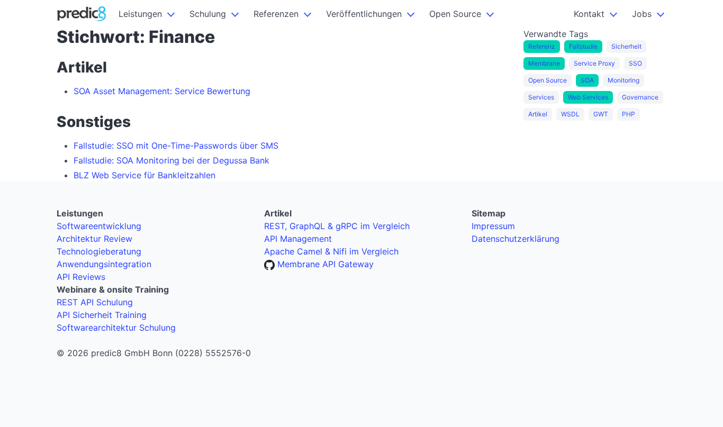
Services (541, 97)
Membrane (544, 63)
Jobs (642, 13)
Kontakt (589, 13)
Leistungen (140, 13)
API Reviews (81, 276)
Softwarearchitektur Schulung (116, 327)
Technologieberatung (99, 251)
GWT (600, 114)
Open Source (455, 13)
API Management (298, 238)
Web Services (588, 97)
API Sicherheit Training (102, 315)
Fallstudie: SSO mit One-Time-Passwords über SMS (176, 145)
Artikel (537, 114)
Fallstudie (583, 46)
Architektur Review (94, 238)
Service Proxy (594, 63)
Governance (640, 97)
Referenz (541, 46)
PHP (628, 114)
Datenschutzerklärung (515, 238)
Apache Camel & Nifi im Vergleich (331, 251)
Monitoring (623, 80)
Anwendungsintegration (104, 264)
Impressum (493, 226)
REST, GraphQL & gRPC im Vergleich (337, 226)
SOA (587, 80)
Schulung (207, 13)
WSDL (570, 114)
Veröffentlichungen (364, 13)
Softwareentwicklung (99, 226)
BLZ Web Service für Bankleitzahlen (144, 175)
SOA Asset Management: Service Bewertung (162, 91)
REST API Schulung (95, 302)
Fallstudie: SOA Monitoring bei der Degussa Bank (171, 160)
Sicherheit (626, 46)
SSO (635, 63)
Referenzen (276, 13)
